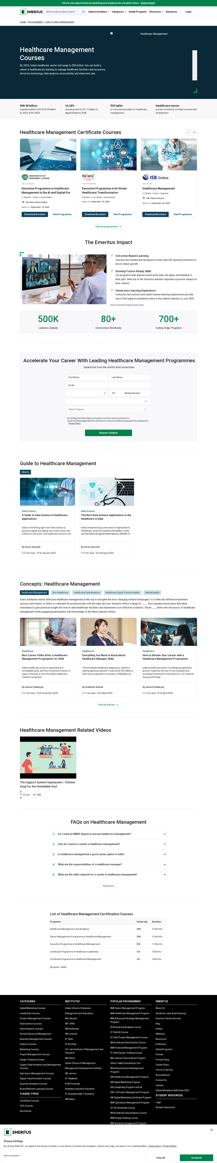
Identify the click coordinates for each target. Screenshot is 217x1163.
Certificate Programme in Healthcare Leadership (74, 951)
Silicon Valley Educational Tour (125, 1063)
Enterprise (171, 11)
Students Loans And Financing (171, 1013)
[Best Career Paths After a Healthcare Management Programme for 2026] (48, 631)
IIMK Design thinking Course (124, 1118)
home (23, 22)
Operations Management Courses (37, 1073)
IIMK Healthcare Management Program (129, 1013)
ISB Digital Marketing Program (125, 1082)
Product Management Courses (35, 1018)
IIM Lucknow (71, 1034)
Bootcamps (25, 1111)
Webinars (160, 1034)
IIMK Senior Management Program (127, 1008)
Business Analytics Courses (33, 1083)
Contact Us (161, 1080)
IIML (139, 944)
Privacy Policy (162, 1059)
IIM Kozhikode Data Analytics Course (128, 1113)
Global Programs (138, 11)
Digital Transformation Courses (35, 1078)
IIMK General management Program (128, 1123)
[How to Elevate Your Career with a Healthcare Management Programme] (169, 631)
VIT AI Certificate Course (122, 1108)
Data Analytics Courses (31, 1028)
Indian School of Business (78, 1008)
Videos (159, 1028)
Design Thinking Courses (32, 1059)
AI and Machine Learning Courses (36, 1089)
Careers (160, 1085)
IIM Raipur (70, 1099)
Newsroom (161, 1039)
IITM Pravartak (72, 1083)
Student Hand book (165, 1107)
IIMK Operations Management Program (130, 1102)
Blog (158, 1023)
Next (194, 132)
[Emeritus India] (31, 12)
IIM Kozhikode (72, 1028)
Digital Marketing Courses (32, 1008)
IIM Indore (70, 1058)
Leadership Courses (30, 1013)
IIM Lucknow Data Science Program (128, 1058)
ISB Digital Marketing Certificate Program (130, 1097)
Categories (118, 11)
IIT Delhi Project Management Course (129, 1037)
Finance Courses (28, 1044)
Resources (155, 11)
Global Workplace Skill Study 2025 (172, 1090)
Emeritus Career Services (168, 1018)
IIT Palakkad (71, 1078)
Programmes (35, 22)
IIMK (139, 929)
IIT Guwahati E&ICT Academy (79, 1094)
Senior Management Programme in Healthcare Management (80, 936)
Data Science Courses (31, 1023)
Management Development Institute (83, 1068)
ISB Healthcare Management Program (129, 1077)
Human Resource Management (35, 1034)
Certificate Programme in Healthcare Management (75, 959)
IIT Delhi (69, 1039)
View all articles (106, 704)
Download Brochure (34, 214)
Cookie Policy (162, 1064)
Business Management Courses (36, 1039)
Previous (188, 132)
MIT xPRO (70, 1023)
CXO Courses (26, 1106)
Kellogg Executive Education (79, 1013)
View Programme (62, 214)
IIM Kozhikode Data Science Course (128, 1042)
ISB (138, 951)
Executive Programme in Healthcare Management (75, 944)
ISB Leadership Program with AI (126, 1087)
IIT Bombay (70, 1044)
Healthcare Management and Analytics (69, 929)
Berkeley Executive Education (80, 1089)
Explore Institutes (97, 11)
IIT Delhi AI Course (119, 1032)
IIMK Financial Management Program (128, 1047)
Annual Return (163, 1075)
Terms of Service (164, 1070)
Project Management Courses (35, 1054)
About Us (160, 1008)
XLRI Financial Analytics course (125, 1027)
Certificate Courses (29, 1100)
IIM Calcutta (71, 1018)
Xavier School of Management (80, 1063)
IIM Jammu (70, 1073)
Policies (159, 1054)
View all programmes (106, 226)
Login (188, 11)
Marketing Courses (29, 1049)
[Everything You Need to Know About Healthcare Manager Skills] (108, 631)
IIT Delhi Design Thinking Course (126, 1053)
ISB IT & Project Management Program (129, 1092)
